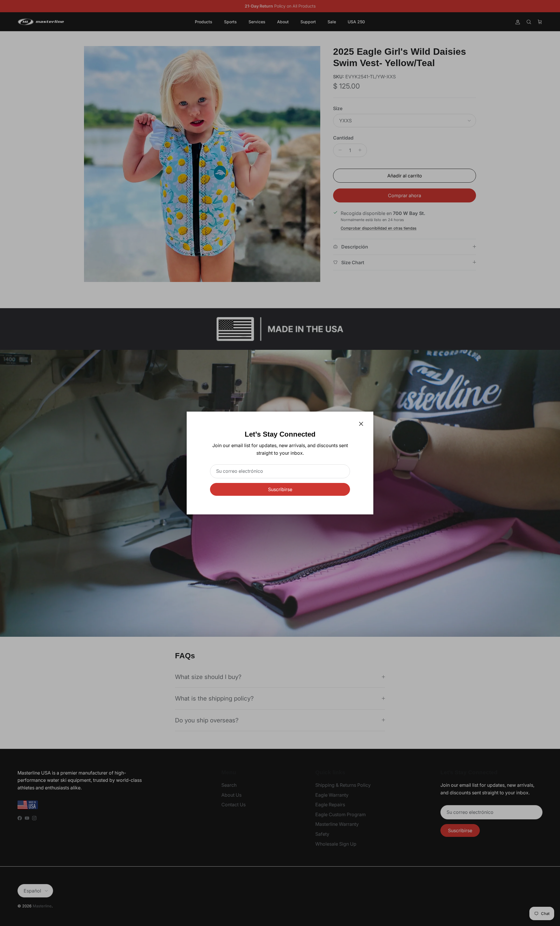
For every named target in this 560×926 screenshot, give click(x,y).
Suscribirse (280, 489)
